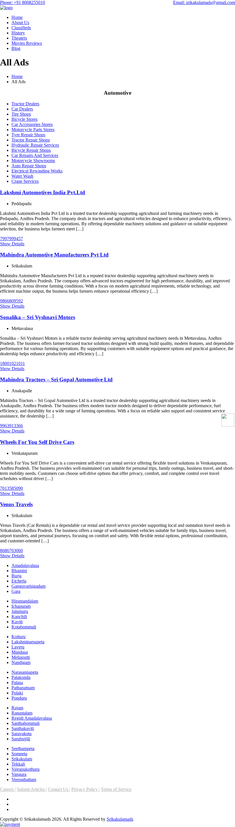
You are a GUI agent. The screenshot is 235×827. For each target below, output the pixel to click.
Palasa (17, 682)
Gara (15, 591)
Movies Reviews (26, 43)
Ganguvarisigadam (28, 586)
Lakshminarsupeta (27, 641)
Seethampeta (22, 748)
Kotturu (18, 636)
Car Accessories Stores (32, 124)
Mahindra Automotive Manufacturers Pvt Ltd (54, 255)
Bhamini (19, 570)
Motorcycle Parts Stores (32, 129)
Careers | (8, 789)
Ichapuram (21, 606)
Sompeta (19, 753)
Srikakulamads (120, 819)
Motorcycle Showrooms (33, 160)
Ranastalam (21, 712)
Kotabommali (23, 626)
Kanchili (19, 616)
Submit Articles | (32, 789)
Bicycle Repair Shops (31, 150)
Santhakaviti (22, 728)
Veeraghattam (23, 779)
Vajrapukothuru (25, 769)
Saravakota (21, 733)
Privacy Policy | (85, 789)
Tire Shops (21, 114)
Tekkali (18, 764)
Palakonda (20, 677)
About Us (20, 22)
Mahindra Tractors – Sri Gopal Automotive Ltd (56, 379)
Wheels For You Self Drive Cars (37, 442)
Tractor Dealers (25, 103)
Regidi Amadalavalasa (31, 718)
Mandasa (19, 652)
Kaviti (17, 621)
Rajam (17, 707)
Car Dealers (22, 108)
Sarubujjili (20, 738)
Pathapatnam (23, 687)
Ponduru (19, 698)
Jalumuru (19, 611)
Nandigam (20, 662)
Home (17, 17)
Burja (16, 575)
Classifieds (21, 27)
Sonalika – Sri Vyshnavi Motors (37, 317)
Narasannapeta (24, 672)
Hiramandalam (24, 601)
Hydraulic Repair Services (35, 145)
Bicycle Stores (24, 119)
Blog (15, 48)
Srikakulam (21, 758)
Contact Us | (59, 789)
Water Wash (22, 176)
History (18, 32)
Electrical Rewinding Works (36, 170)
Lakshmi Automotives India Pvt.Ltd (42, 192)
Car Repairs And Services (34, 155)
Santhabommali (25, 723)
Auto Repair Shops (28, 165)
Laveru (17, 646)
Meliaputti (20, 657)
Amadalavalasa (25, 565)
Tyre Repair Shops (28, 134)
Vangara (18, 774)
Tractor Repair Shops (30, 139)
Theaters (19, 38)
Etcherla (18, 580)
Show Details (12, 243)
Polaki (17, 692)
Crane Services (25, 181)
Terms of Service (116, 789)
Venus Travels (16, 504)
